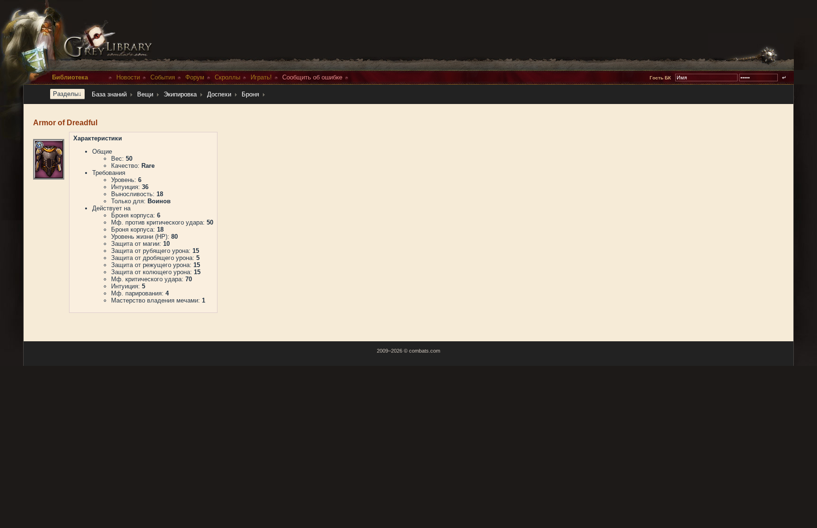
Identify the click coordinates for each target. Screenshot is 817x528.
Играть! (261, 77)
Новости (128, 77)
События (162, 77)
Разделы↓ (67, 93)
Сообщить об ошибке (312, 77)
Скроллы (227, 77)
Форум (194, 77)
